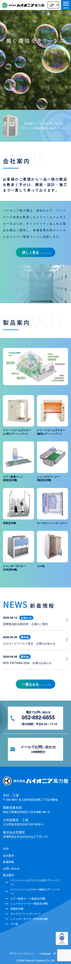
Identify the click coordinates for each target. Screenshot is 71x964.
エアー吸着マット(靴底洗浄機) (27, 898)
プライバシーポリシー (22, 953)
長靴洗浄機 (16, 908)
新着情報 (8, 862)
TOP (6, 849)
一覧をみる (30, 684)
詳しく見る (30, 252)
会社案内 (8, 855)
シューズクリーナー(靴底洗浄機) (29, 903)
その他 (14, 924)
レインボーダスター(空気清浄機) (29, 919)
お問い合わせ (11, 868)
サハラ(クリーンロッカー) (25, 913)
